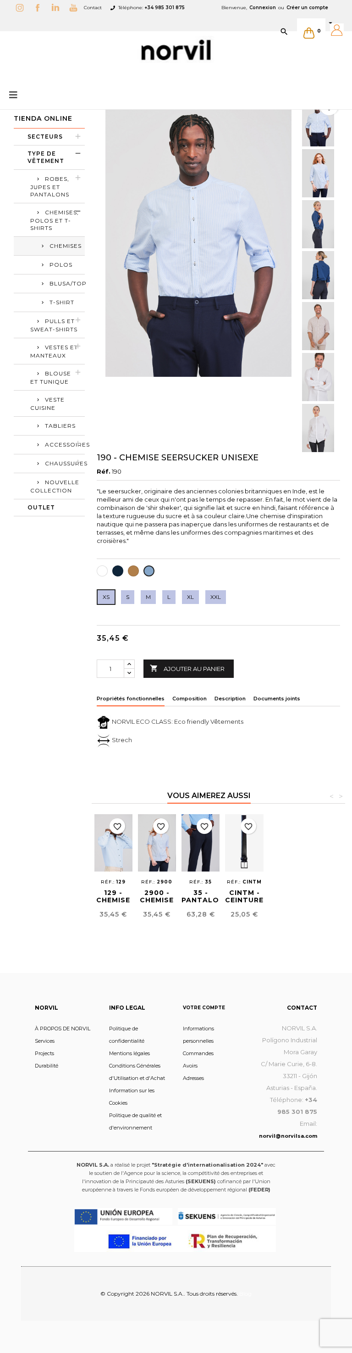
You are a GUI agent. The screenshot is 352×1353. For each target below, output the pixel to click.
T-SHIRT (62, 302)
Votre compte (204, 1008)
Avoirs (190, 1065)
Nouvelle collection (54, 486)
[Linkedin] (58, 8)
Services (45, 1041)
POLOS (61, 264)
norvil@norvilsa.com (288, 1136)
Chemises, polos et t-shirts (54, 220)
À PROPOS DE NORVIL (62, 1028)
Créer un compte (307, 8)
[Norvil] (176, 50)
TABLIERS (60, 425)
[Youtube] (75, 8)
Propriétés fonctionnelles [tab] (131, 698)
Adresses (193, 1078)
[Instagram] (22, 8)
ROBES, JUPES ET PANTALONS (49, 186)
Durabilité (46, 1065)
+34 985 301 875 (164, 8)
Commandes (198, 1053)
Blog (245, 1293)
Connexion (262, 8)
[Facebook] (40, 8)
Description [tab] (230, 698)
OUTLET (41, 507)
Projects (44, 1053)
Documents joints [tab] (276, 698)
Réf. (103, 471)
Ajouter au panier (187, 668)
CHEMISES (66, 245)
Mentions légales (129, 1053)
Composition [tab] (189, 698)
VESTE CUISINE (47, 403)
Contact (93, 8)
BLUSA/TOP (67, 283)
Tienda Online (43, 118)
